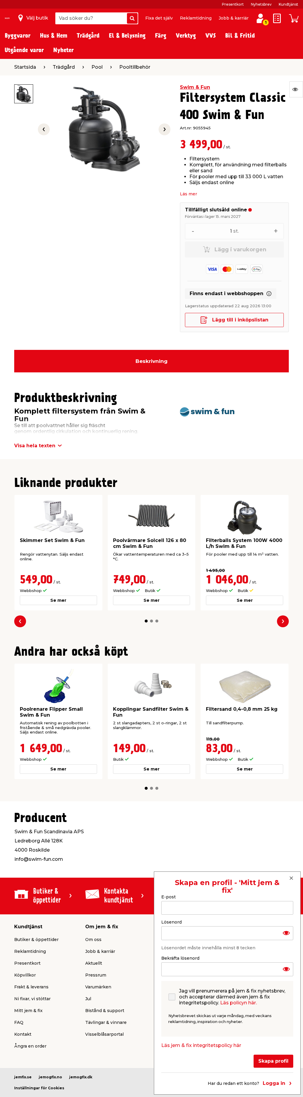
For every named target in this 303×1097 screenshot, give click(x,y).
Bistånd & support (104, 1010)
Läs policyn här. (238, 1003)
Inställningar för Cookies (39, 1088)
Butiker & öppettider (36, 939)
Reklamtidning (196, 18)
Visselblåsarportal (104, 1034)
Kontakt (22, 1034)
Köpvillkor (25, 975)
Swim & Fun (195, 87)
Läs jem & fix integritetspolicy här (201, 1045)
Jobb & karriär (234, 18)
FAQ (18, 1022)
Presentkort (233, 4)
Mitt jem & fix (28, 1010)
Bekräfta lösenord (180, 958)
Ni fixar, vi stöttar (32, 998)
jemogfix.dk (80, 1077)
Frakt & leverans (31, 987)
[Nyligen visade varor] (296, 89)
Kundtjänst (288, 4)
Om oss (93, 939)
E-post (168, 897)
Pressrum (95, 975)
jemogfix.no (50, 1077)
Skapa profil (273, 1061)
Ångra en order (30, 1046)
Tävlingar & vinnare (106, 1022)
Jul (88, 998)
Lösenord (171, 922)
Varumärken (98, 987)
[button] (146, 621)
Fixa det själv (159, 18)
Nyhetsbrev (261, 4)
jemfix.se (23, 1077)
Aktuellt (93, 963)
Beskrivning (151, 361)
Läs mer (188, 194)
